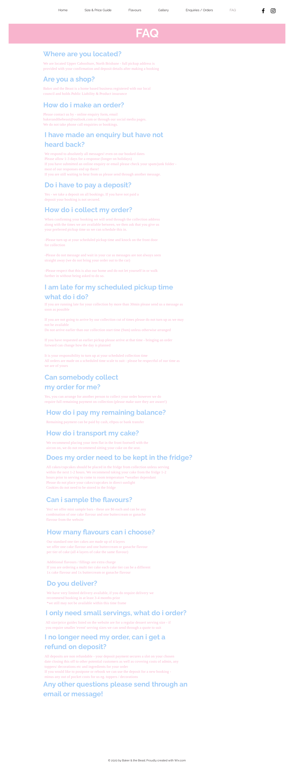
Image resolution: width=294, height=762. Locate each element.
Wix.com (180, 760)
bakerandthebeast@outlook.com (68, 119)
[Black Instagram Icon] (273, 11)
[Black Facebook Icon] (263, 11)
